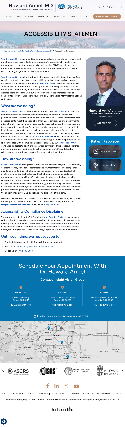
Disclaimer (17, 393)
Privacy (31, 393)
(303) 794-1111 (112, 7)
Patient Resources (105, 141)
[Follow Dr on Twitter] (66, 386)
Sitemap (43, 393)
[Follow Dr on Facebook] (47, 386)
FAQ (73, 16)
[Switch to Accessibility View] (4, 421)
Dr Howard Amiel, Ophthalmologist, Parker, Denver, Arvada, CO (27, 51)
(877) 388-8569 (51, 204)
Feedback (74, 393)
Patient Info (60, 16)
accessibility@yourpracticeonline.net (34, 246)
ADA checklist (61, 111)
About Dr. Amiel (25, 16)
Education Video (109, 151)
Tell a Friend (58, 393)
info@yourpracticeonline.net (15, 204)
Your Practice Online (11, 59)
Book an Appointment (107, 16)
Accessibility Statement (96, 393)
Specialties (44, 16)
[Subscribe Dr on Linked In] (56, 386)
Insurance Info (108, 165)
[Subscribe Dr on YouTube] (76, 386)
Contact (84, 16)
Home (9, 16)
